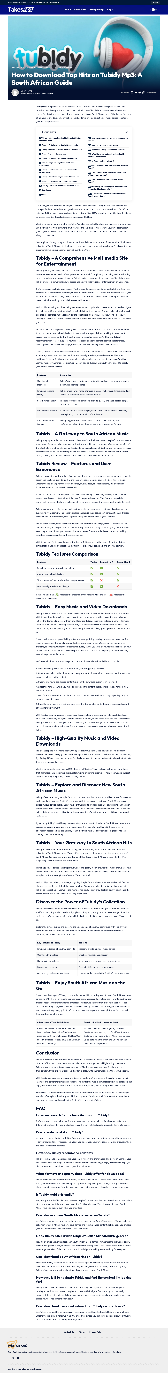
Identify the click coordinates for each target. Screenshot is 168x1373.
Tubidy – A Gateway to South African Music (60, 145)
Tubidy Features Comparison (54, 154)
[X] (13, 1358)
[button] (155, 2)
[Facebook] (9, 1358)
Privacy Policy (39, 2)
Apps (30, 91)
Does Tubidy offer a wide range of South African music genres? (107, 173)
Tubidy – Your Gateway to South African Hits (60, 177)
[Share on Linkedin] (135, 92)
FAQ (44, 194)
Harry (23, 91)
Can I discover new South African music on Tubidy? (108, 166)
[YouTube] (18, 1358)
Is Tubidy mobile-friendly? (103, 161)
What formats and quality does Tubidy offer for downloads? (106, 155)
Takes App (12, 1352)
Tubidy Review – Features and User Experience (62, 149)
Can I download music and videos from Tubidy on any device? (107, 194)
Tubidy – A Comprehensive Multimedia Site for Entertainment (60, 139)
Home (13, 67)
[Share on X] (132, 92)
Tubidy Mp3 (41, 106)
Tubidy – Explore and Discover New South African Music (58, 171)
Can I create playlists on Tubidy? (105, 145)
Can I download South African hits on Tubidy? (105, 180)
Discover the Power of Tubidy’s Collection (59, 181)
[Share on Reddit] (139, 92)
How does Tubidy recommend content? (108, 149)
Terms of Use (54, 2)
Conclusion (46, 190)
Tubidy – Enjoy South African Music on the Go (61, 186)
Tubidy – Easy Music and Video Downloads (59, 158)
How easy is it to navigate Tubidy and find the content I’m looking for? (107, 187)
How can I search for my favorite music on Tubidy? (108, 139)
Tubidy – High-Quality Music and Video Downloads (56, 164)
